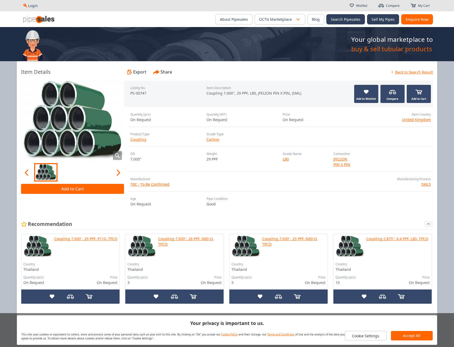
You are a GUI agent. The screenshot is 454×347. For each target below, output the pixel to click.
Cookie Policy (229, 334)
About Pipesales (234, 19)
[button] (298, 19)
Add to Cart (72, 189)
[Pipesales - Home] (39, 19)
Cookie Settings (365, 335)
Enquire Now (417, 19)
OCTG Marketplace (275, 19)
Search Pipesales (345, 19)
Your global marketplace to (392, 39)
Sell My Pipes (383, 19)
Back (414, 72)
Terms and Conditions (281, 334)
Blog (316, 19)
